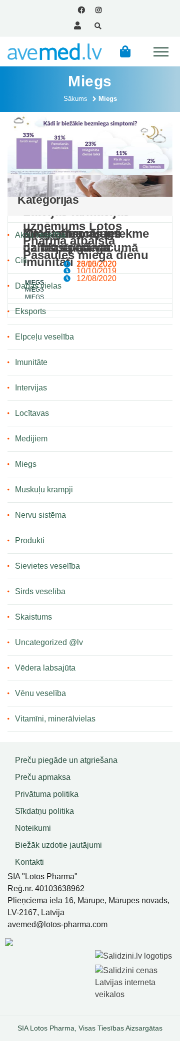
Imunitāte (31, 362)
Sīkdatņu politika (44, 811)
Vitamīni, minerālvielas (55, 718)
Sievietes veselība (47, 566)
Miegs (25, 464)
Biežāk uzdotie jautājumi (58, 845)
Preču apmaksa (42, 777)
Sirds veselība (40, 591)
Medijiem (31, 438)
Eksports (30, 311)
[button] (125, 51)
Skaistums (33, 617)
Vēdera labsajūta (45, 668)
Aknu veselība (40, 235)
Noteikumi (33, 828)
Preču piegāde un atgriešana (66, 760)
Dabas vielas (38, 286)
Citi (21, 260)
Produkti (29, 540)
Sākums (76, 98)
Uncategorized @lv (49, 642)
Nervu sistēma (40, 515)
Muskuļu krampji (44, 489)
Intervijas (31, 387)
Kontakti (29, 862)
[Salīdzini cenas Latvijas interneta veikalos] (135, 981)
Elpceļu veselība (44, 337)
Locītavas (32, 413)
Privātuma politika (46, 794)
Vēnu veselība (40, 693)
